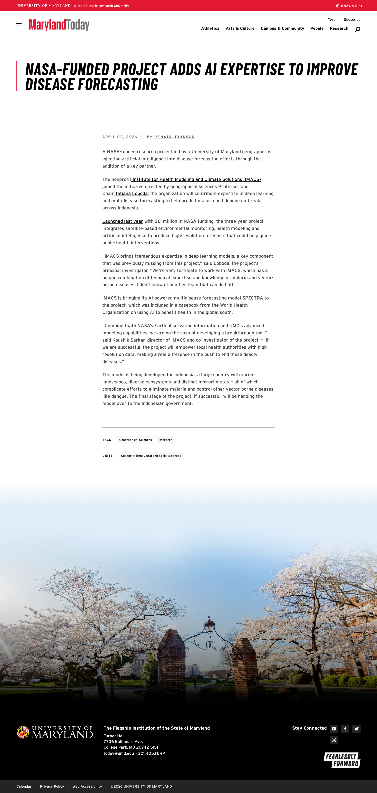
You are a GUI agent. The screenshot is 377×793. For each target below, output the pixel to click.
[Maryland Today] (59, 25)
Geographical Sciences (135, 440)
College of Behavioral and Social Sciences (151, 456)
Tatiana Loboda (131, 193)
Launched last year (122, 221)
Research (165, 440)
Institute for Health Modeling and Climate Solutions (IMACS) (196, 179)
